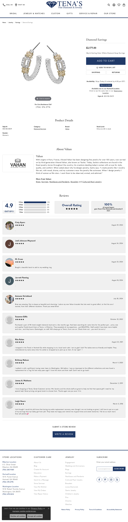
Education (38, 473)
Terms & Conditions (95, 509)
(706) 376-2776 (43, 107)
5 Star (21, 202)
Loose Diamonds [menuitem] (71, 487)
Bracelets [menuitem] (68, 483)
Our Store (110, 14)
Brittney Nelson (22, 360)
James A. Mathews (23, 381)
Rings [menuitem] (67, 469)
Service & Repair (88, 14)
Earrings (18, 22)
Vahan (67, 129)
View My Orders (40, 490)
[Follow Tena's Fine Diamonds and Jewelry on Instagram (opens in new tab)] (111, 479)
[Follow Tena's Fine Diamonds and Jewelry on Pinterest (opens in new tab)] (105, 479)
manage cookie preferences (24, 511)
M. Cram (19, 259)
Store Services (39, 483)
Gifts (70, 14)
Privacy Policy (79, 509)
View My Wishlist (40, 487)
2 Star (21, 210)
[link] (7, 4)
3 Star (21, 207)
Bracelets (74, 182)
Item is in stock (106, 85)
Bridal (13, 14)
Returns (116, 72)
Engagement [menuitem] (70, 462)
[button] (19, 4)
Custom (55, 14)
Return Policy (66, 509)
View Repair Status (41, 494)
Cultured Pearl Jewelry (92, 182)
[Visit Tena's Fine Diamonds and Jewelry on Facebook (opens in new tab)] (99, 479)
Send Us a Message (41, 480)
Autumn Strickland (23, 296)
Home (4, 22)
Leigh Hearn (20, 401)
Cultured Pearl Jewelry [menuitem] (73, 480)
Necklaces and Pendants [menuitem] (74, 476)
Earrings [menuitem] (68, 473)
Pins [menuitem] (66, 497)
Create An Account (41, 469)
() (48, 202)
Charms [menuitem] (68, 501)
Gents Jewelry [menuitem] (70, 490)
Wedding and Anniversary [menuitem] (74, 466)
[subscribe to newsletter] (119, 469)
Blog (35, 466)
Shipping (96, 72)
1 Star (21, 212)
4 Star (21, 205)
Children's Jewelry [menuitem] (72, 494)
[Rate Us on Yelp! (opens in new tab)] (117, 479)
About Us (37, 462)
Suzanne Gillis (21, 317)
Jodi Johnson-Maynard (25, 241)
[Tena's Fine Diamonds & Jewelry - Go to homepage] (64, 5)
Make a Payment (40, 476)
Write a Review (64, 434)
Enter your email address (106, 462)
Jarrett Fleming (22, 278)
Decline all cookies (17, 516)
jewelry (10, 22)
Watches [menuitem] (68, 504)
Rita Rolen (19, 340)
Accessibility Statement (114, 509)
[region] (43, 64)
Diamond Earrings (40, 129)
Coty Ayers (20, 223)
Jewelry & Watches (34, 14)
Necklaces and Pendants (59, 182)
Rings (38, 182)
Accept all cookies (35, 516)
